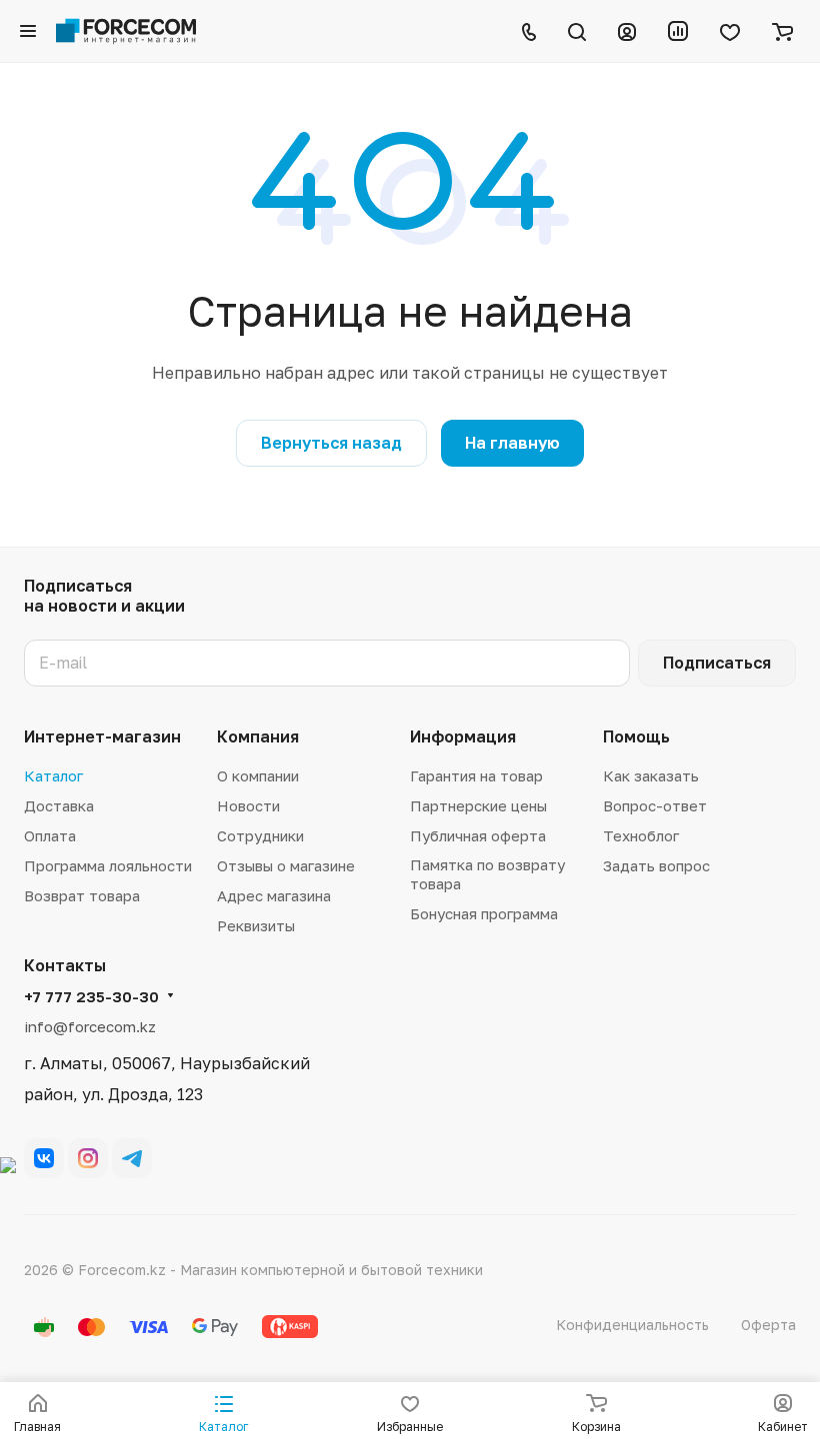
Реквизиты (256, 925)
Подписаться (717, 663)
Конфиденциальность (632, 1324)
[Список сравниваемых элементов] (678, 31)
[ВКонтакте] (44, 1158)
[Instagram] (88, 1158)
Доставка (59, 805)
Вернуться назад (331, 443)
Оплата (50, 835)
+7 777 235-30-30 (91, 996)
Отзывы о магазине (286, 865)
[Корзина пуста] (782, 31)
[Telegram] (132, 1158)
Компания (258, 736)
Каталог (53, 775)
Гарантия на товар (476, 775)
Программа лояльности (108, 865)
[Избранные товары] (730, 31)
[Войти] (627, 31)
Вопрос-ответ (655, 805)
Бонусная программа (484, 913)
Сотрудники (260, 835)
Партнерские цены (478, 805)
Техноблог (641, 835)
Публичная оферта (478, 835)
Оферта (768, 1324)
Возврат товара (82, 895)
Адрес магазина (274, 895)
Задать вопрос (656, 865)
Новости (248, 805)
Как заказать (651, 775)
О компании (258, 775)
